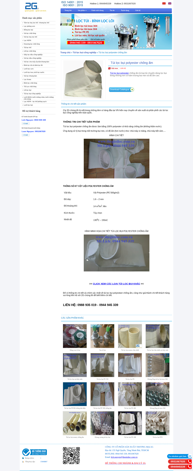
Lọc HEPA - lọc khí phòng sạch (35, 101)
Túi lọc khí (27, 47)
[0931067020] (189, 463)
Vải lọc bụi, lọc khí (30, 37)
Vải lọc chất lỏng (30, 33)
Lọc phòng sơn (29, 26)
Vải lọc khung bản (30, 76)
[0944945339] (189, 468)
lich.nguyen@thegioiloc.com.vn (124, 457)
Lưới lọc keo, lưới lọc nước (34, 72)
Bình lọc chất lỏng (30, 83)
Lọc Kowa (27, 79)
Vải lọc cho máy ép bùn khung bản (36, 62)
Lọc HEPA (27, 40)
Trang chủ (65, 52)
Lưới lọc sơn (28, 69)
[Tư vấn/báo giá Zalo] (189, 458)
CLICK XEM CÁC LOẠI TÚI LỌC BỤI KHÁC (116, 283)
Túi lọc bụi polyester (119, 73)
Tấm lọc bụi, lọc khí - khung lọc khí (36, 23)
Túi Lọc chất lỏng (30, 86)
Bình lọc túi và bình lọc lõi (33, 65)
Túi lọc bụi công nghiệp (32, 94)
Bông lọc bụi (28, 30)
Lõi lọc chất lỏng (30, 51)
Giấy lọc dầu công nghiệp (33, 55)
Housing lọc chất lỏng (32, 44)
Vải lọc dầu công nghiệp (32, 58)
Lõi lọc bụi (27, 90)
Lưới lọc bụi (28, 105)
